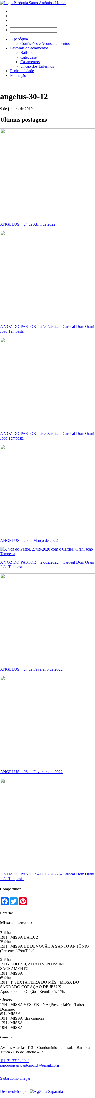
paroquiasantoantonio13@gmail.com (29, 1065)
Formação (18, 75)
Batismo (26, 52)
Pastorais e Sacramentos (29, 48)
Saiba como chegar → (17, 1078)
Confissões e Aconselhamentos (45, 43)
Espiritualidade (22, 71)
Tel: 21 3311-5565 (14, 1060)
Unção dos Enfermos (37, 66)
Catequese (28, 57)
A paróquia (19, 39)
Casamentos (30, 62)
